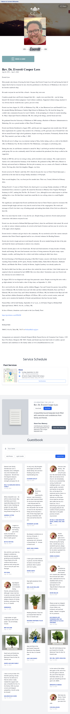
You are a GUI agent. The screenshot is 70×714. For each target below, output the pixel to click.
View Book (38, 408)
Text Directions (42, 381)
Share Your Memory (58, 427)
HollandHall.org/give (31, 329)
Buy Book (47, 408)
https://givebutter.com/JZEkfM (11, 315)
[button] (10, 373)
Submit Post (60, 456)
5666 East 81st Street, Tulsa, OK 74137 (33, 377)
